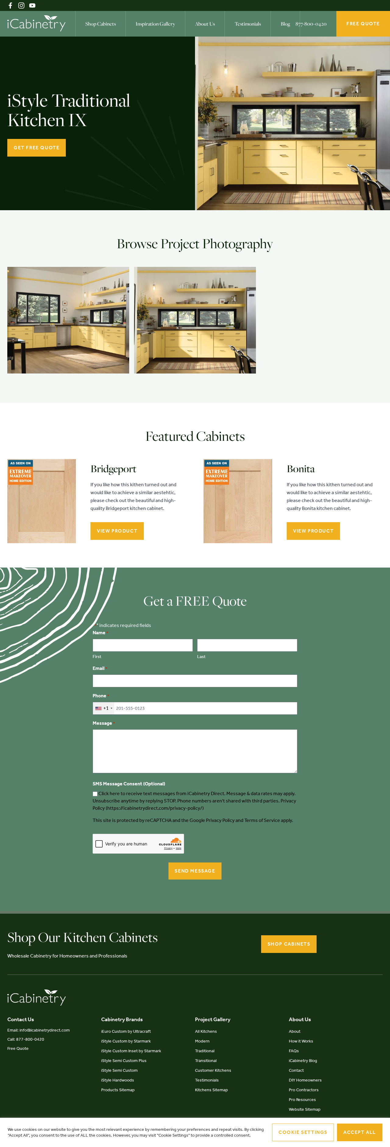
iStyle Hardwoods (117, 1080)
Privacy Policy (220, 820)
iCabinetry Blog (303, 1060)
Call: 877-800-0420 (25, 1039)
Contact (296, 1070)
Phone (101, 696)
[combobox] (103, 708)
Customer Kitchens (213, 1070)
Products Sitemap (118, 1089)
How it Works (301, 1041)
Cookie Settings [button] (303, 1132)
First (97, 656)
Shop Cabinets (100, 23)
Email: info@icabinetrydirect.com (38, 1030)
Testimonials (248, 23)
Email (100, 668)
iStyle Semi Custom (119, 1070)
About (294, 1031)
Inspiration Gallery (155, 23)
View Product (117, 531)
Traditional (204, 1050)
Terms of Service (262, 820)
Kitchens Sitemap (211, 1089)
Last (201, 656)
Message (104, 723)
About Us (205, 23)
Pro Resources (302, 1099)
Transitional (206, 1060)
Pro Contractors (304, 1089)
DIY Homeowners (305, 1080)
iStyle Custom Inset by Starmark (131, 1050)
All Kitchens (206, 1031)
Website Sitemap (305, 1109)
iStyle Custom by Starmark (126, 1041)
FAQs (294, 1050)
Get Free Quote (36, 147)
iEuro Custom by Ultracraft (126, 1031)
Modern (202, 1041)
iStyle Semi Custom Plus (124, 1060)
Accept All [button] (359, 1132)
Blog (285, 23)
